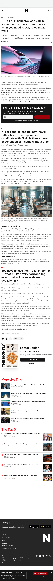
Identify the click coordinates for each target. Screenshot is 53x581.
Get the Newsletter (42, 117)
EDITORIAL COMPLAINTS (9, 548)
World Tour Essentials (40, 92)
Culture (13, 412)
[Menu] (2, 10)
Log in (49, 10)
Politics (6, 435)
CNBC (24, 329)
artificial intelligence (35, 83)
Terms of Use (21, 559)
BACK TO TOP (25, 492)
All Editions (33, 363)
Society (3, 17)
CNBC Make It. (12, 290)
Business (13, 420)
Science (12, 395)
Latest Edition (32, 360)
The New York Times (15, 386)
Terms (29, 120)
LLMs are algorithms (16, 238)
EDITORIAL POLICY (7, 546)
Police (5, 477)
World (5, 445)
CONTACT (5, 543)
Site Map (27, 559)
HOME (4, 535)
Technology (11, 17)
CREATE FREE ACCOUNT (40, 573)
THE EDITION (6, 537)
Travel (6, 456)
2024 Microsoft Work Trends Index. (22, 102)
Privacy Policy (35, 120)
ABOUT (4, 540)
